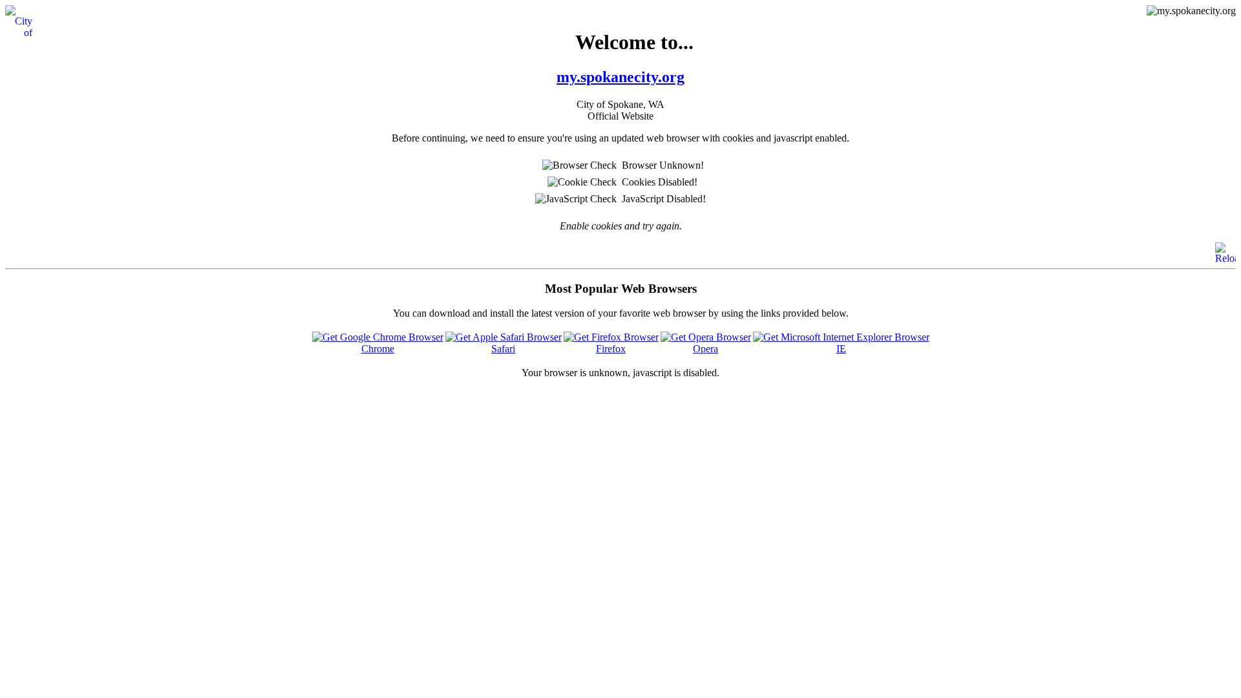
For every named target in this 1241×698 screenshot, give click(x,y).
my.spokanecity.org (620, 77)
